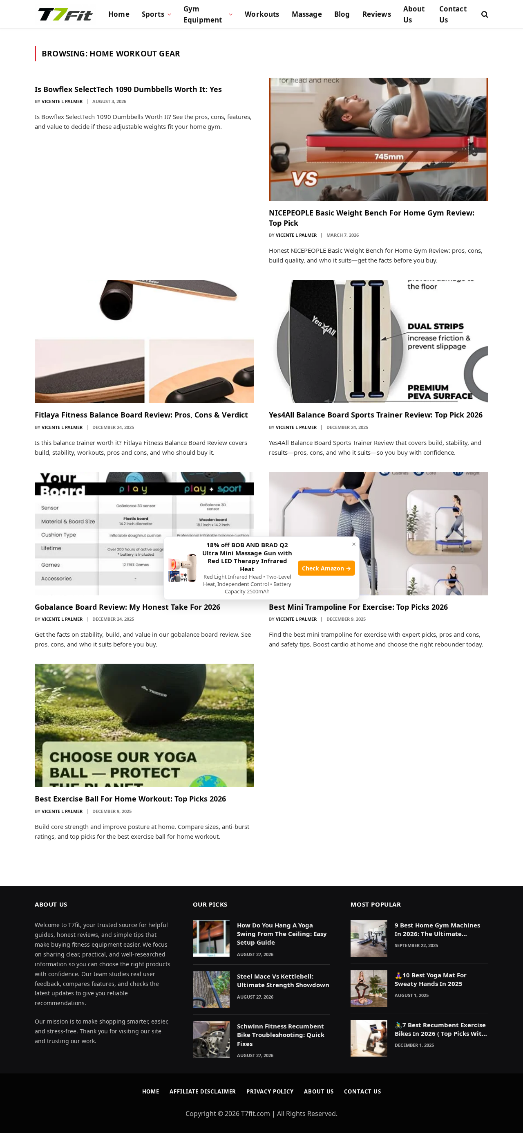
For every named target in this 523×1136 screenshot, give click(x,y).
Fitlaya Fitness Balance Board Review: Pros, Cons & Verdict (141, 415)
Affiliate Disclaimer (203, 1091)
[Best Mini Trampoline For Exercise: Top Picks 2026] (378, 533)
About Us (414, 14)
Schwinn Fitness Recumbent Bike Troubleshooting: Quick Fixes (280, 1035)
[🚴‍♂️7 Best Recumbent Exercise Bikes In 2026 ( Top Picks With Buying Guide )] (369, 1038)
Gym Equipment (202, 14)
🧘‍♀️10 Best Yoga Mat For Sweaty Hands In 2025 (431, 979)
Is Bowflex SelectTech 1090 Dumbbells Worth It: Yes (128, 89)
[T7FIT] (65, 14)
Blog (342, 14)
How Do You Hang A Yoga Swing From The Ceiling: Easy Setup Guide (282, 934)
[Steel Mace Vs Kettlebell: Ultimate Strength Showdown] (211, 989)
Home (119, 14)
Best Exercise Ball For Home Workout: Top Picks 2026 (130, 799)
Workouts (262, 14)
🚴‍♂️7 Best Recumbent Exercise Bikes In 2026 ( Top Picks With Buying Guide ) (440, 1029)
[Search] (484, 14)
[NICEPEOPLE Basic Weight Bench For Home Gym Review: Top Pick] (378, 139)
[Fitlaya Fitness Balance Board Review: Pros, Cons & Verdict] (144, 341)
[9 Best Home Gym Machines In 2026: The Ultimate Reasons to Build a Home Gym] (369, 938)
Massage (307, 14)
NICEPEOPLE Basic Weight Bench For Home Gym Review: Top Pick (371, 217)
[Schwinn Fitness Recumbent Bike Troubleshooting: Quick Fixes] (211, 1039)
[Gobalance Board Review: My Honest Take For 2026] (144, 533)
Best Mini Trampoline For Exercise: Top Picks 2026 (358, 607)
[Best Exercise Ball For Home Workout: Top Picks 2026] (144, 725)
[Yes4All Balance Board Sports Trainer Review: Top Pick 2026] (378, 341)
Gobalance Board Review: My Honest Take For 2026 (127, 607)
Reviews (376, 14)
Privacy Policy (270, 1091)
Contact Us (453, 14)
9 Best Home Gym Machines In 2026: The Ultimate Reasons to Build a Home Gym (441, 929)
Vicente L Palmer (62, 101)
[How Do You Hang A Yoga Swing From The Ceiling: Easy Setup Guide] (211, 938)
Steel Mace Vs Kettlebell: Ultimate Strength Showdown (283, 980)
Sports (153, 14)
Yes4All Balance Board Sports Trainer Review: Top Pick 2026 (376, 415)
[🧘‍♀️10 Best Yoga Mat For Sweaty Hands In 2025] (369, 988)
